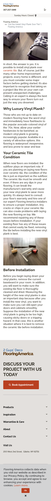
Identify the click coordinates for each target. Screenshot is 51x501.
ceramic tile (10, 70)
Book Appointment (22, 384)
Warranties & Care (13, 421)
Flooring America (10, 22)
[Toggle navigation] (45, 9)
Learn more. (21, 485)
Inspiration (9, 414)
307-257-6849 (9, 10)
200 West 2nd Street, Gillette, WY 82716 (21, 452)
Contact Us (9, 436)
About (6, 429)
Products (8, 407)
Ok (25, 490)
